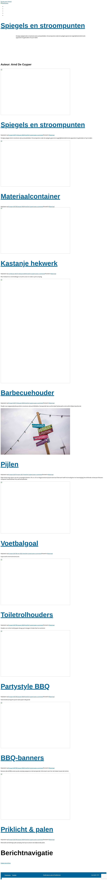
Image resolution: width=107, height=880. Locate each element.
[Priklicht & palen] (35, 819)
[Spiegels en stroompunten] (35, 114)
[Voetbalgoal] (35, 533)
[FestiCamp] (4, 3)
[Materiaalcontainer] (35, 186)
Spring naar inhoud (6, 1)
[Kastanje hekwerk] (35, 253)
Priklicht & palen (27, 829)
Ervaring (7, 9)
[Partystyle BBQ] (35, 676)
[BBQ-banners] (35, 747)
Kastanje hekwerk (29, 263)
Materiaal (52, 135)
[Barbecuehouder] (35, 382)
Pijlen (9, 464)
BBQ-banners (22, 757)
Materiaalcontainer (30, 196)
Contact (7, 13)
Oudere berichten (6, 863)
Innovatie (7, 11)
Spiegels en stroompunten (43, 25)
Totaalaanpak (9, 6)
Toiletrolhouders (27, 614)
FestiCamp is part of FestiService (52, 875)
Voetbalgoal (19, 543)
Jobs (6, 15)
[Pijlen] (35, 454)
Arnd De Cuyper (29, 135)
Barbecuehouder (27, 392)
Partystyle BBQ (25, 686)
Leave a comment (38, 135)
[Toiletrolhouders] (35, 604)
